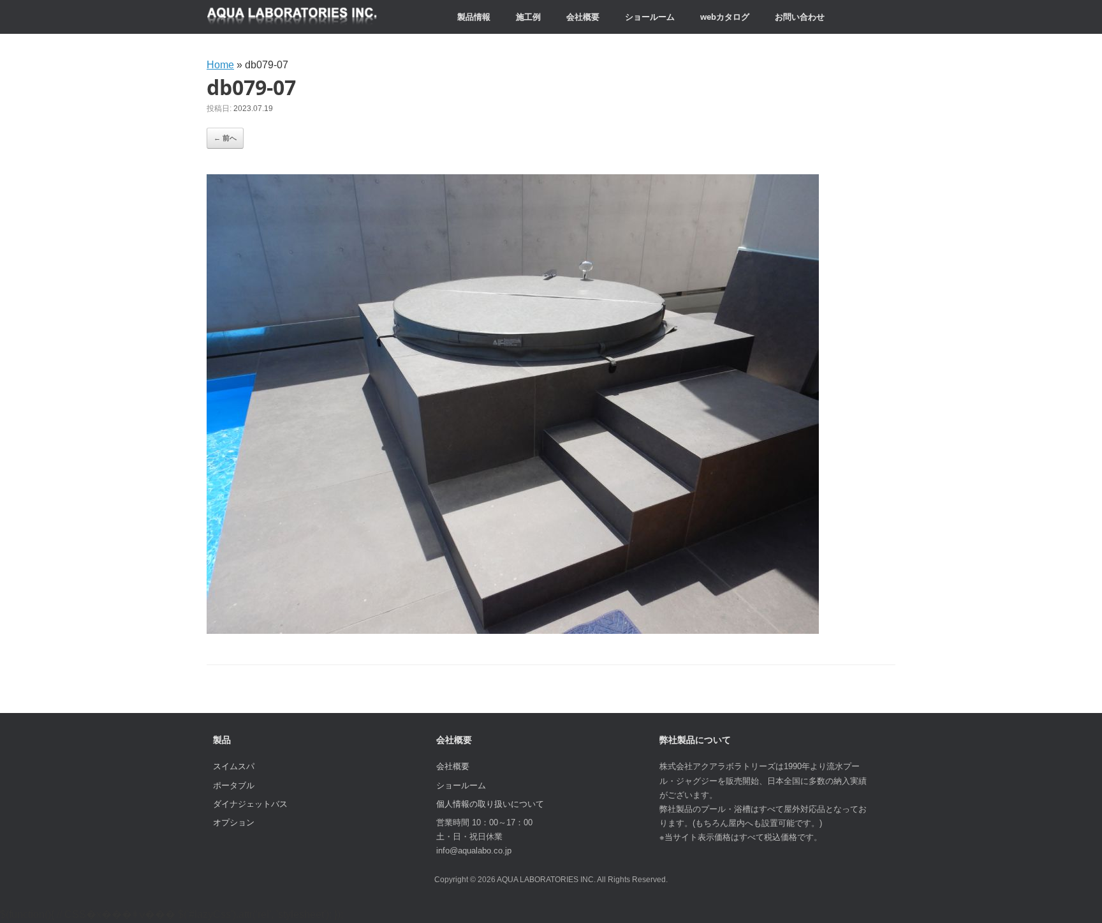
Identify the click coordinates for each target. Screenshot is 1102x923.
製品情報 (473, 17)
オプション (233, 822)
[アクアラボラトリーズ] (292, 16)
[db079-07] (513, 630)
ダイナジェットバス (250, 804)
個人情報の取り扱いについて (490, 804)
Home (220, 64)
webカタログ (724, 17)
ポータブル (233, 785)
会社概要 (582, 17)
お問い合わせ (800, 17)
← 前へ (225, 138)
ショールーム (650, 17)
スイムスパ (233, 766)
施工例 (528, 17)
